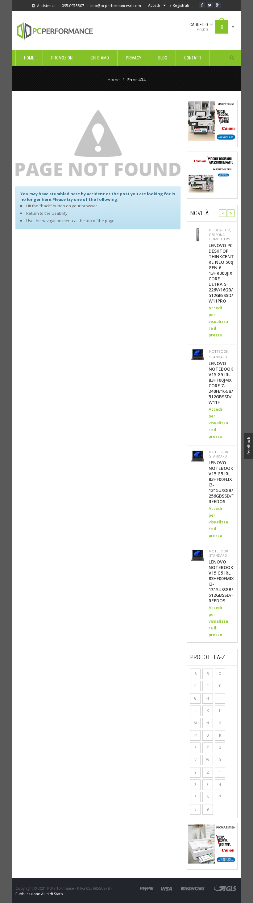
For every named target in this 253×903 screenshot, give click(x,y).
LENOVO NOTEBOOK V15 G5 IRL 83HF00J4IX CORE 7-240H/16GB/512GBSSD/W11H (221, 383)
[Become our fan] (202, 5)
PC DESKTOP (219, 230)
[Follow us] (210, 5)
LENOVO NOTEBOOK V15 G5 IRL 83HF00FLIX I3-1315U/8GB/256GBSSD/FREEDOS (221, 482)
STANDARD (218, 357)
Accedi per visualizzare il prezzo (218, 321)
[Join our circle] (217, 5)
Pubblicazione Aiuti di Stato (39, 894)
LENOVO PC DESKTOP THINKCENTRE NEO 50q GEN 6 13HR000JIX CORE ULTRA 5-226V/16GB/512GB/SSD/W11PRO (221, 273)
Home (113, 80)
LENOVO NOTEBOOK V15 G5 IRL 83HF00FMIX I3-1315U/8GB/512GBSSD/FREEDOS (221, 581)
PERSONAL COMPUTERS (219, 237)
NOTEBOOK (218, 351)
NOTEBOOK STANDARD (218, 454)
